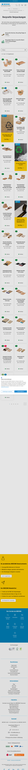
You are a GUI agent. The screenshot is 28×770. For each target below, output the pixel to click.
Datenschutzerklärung (5, 387)
